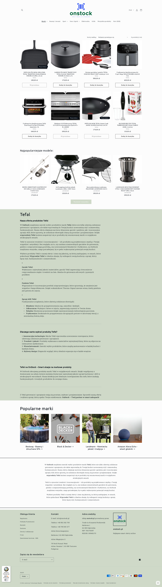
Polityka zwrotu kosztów (50, 583)
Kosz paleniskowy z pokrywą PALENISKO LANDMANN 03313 (96, 188)
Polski (24, 576)
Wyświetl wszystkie (81, 202)
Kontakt (22, 525)
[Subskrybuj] (52, 559)
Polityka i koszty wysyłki (97, 583)
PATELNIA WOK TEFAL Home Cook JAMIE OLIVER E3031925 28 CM (96, 124)
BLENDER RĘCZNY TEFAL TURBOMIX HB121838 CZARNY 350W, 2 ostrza (127, 125)
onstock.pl (27, 583)
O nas (22, 535)
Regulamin (23, 518)
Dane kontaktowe (111, 583)
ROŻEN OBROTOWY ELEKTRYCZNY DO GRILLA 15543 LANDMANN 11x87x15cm (34, 189)
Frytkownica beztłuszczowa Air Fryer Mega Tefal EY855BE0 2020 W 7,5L (127, 74)
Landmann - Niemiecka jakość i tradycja (96, 447)
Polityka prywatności (65, 583)
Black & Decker (64, 446)
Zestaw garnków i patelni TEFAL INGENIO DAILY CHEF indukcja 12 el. (96, 73)
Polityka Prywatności (27, 522)
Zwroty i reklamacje (26, 531)
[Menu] (9, 567)
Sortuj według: (91, 37)
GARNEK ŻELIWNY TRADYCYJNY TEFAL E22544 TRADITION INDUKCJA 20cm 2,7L (65, 74)
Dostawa (23, 528)
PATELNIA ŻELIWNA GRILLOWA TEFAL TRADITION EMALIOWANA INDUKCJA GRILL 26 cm (34, 74)
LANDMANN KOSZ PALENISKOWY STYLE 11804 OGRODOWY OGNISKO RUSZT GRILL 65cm (127, 189)
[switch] (6, 580)
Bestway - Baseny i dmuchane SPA (34, 447)
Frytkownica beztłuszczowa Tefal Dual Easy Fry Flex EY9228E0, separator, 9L (34, 125)
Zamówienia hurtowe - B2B (29, 538)
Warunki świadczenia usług (81, 583)
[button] (22, 10)
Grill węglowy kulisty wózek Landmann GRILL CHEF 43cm (65, 188)
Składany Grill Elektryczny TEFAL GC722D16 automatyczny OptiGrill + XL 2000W (65, 125)
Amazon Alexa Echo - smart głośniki (127, 447)
